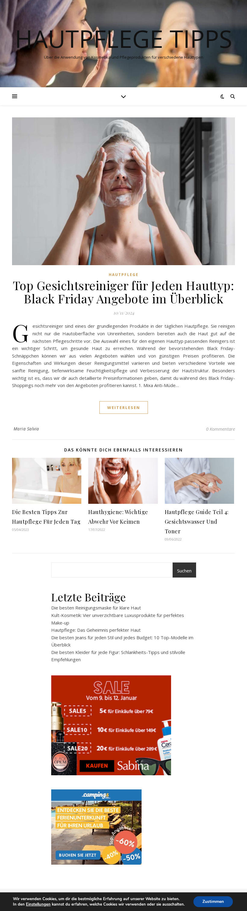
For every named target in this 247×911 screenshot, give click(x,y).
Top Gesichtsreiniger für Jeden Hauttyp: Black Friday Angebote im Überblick (123, 291)
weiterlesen (123, 407)
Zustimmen (213, 901)
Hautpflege (124, 274)
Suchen (184, 571)
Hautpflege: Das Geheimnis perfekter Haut (96, 630)
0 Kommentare (220, 429)
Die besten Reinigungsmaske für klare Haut (96, 608)
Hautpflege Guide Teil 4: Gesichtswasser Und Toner (197, 521)
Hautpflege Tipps (123, 38)
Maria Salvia (26, 429)
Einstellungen (38, 904)
